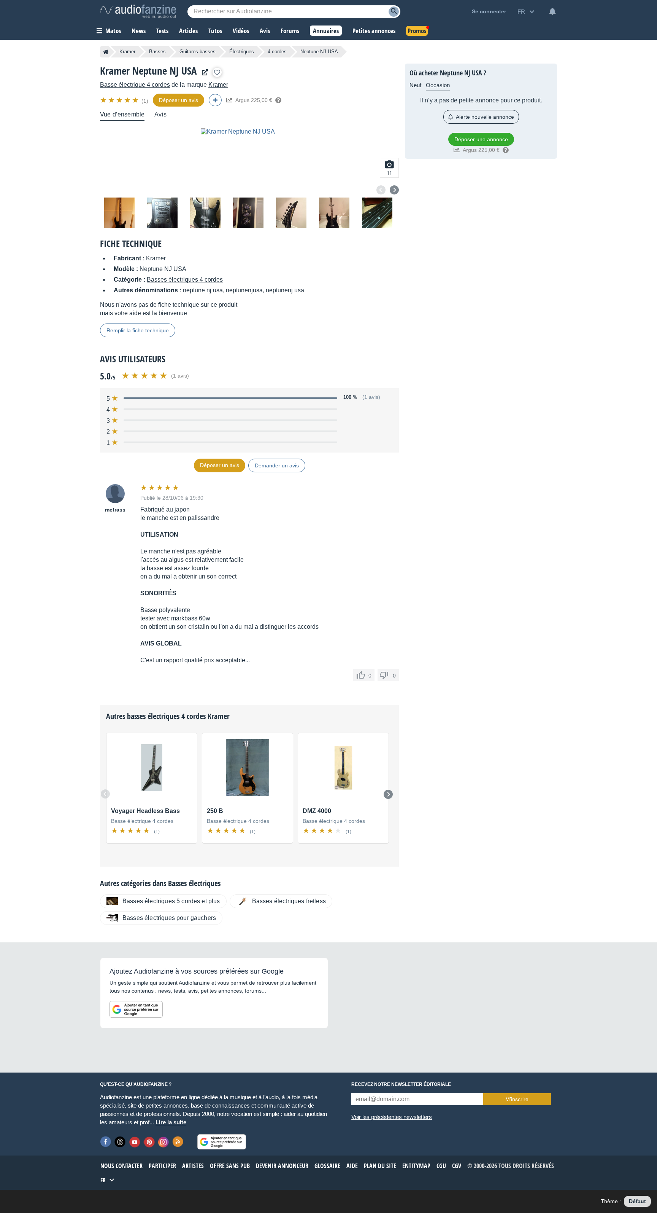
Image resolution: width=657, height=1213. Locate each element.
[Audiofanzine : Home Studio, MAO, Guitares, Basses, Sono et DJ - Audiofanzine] (138, 11)
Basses (157, 51)
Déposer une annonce (481, 139)
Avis (160, 114)
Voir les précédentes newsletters (391, 1117)
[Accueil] (106, 51)
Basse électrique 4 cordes (135, 84)
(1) (144, 101)
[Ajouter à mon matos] (217, 72)
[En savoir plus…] (278, 100)
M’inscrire (516, 1099)
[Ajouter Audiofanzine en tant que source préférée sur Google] (136, 1009)
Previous (381, 189)
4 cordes (277, 51)
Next (394, 189)
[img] (120, 100)
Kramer (127, 51)
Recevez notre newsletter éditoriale (401, 1084)
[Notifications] (552, 11)
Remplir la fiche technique (137, 330)
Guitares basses (197, 51)
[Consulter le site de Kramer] (203, 72)
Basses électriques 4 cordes (185, 279)
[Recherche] (394, 11)
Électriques (241, 51)
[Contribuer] (215, 100)
